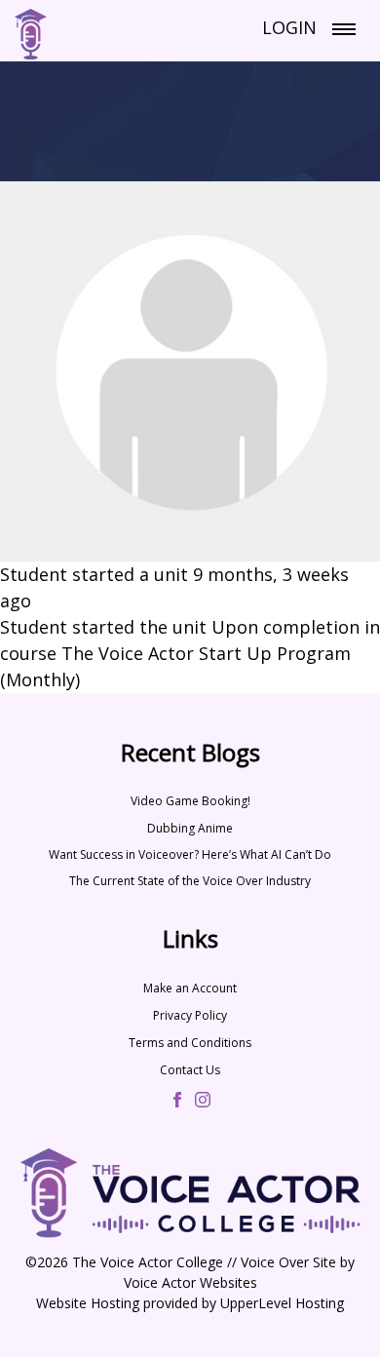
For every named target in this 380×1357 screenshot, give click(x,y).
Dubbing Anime (190, 828)
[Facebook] (177, 1101)
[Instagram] (202, 1101)
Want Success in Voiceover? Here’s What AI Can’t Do (190, 854)
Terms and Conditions (190, 1042)
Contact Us (190, 1070)
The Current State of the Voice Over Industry (190, 880)
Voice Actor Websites (190, 1282)
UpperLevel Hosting (282, 1303)
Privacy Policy (190, 1015)
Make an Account (190, 988)
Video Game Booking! (190, 801)
